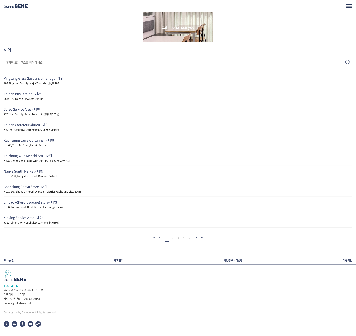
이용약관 (347, 260)
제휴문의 (118, 260)
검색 (348, 62)
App (38, 324)
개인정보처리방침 (233, 260)
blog (14, 324)
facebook (22, 324)
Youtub (30, 324)
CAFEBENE (16, 6)
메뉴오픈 (349, 6)
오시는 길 (9, 260)
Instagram (6, 324)
